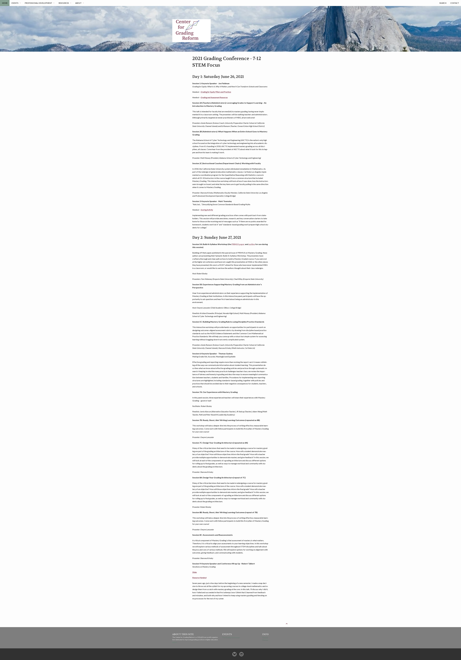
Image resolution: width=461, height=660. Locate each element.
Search (442, 3)
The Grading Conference (231, 637)
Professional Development (38, 3)
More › (174, 642)
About (78, 3)
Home (5, 3)
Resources (64, 3)
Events (15, 3)
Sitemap (265, 640)
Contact (454, 3)
